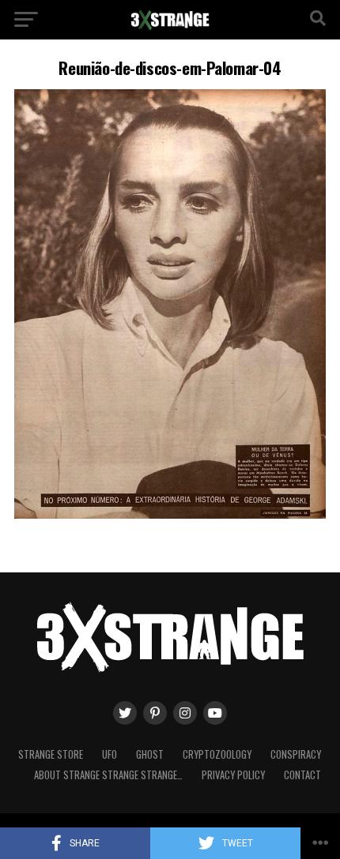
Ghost (150, 754)
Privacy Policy (233, 774)
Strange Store (50, 754)
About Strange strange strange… (108, 774)
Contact (302, 774)
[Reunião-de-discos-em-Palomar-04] (170, 514)
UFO (109, 754)
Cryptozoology (217, 754)
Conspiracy (295, 754)
